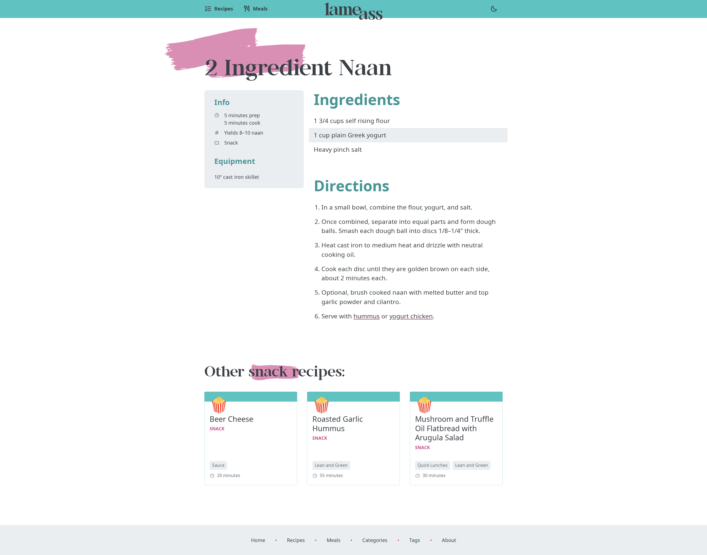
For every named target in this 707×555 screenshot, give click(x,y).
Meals (334, 540)
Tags (414, 540)
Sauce (218, 465)
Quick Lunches (433, 465)
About (449, 540)
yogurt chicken (411, 316)
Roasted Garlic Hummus (337, 423)
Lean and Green (331, 465)
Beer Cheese (231, 419)
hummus (367, 316)
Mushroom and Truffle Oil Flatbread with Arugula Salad (454, 428)
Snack (231, 142)
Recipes (296, 540)
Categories (374, 540)
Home (258, 540)
